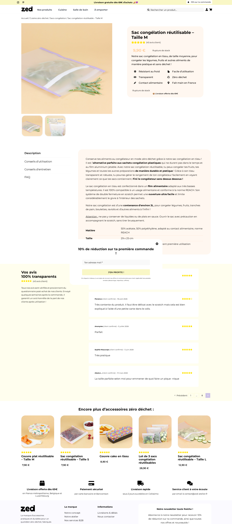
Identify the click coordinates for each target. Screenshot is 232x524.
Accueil (24, 18)
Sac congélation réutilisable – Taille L (192, 458)
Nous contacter (106, 516)
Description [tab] (32, 153)
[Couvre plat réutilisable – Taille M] (37, 431)
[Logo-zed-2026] (27, 7)
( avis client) (153, 42)
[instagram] (18, 2)
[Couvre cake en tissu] (116, 431)
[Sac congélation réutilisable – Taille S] (76, 431)
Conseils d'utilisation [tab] (38, 161)
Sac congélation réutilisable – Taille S (74, 458)
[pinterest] (23, 2)
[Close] (157, 243)
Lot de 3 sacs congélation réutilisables (148, 459)
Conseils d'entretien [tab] (37, 169)
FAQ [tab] (27, 177)
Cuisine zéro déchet (39, 18)
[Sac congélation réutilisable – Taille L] (194, 431)
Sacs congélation (58, 18)
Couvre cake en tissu (114, 456)
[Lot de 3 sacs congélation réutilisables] (155, 431)
